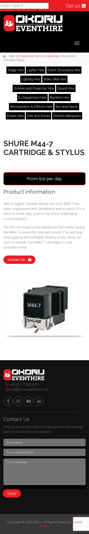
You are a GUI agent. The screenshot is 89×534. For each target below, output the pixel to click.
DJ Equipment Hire (27, 56)
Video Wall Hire (54, 79)
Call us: (74, 6)
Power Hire (15, 116)
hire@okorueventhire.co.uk (29, 389)
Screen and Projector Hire (34, 88)
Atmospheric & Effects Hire (31, 107)
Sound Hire (65, 88)
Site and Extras (38, 116)
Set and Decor (66, 107)
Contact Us (16, 260)
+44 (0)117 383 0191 (24, 384)
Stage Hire (16, 70)
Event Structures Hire (63, 70)
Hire (11, 56)
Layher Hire (35, 70)
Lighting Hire (30, 79)
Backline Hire (60, 97)
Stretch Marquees (67, 116)
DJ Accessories (50, 56)
